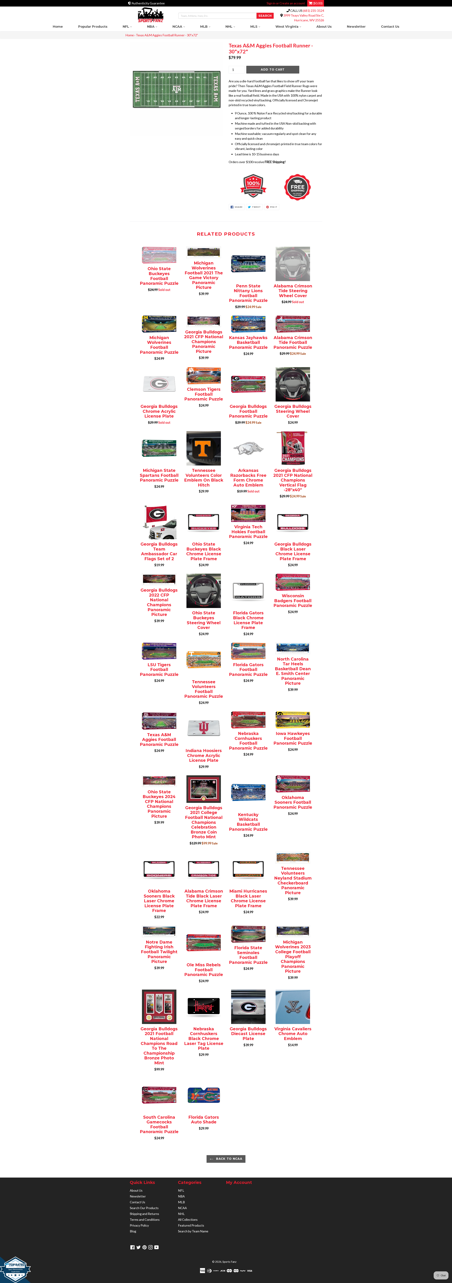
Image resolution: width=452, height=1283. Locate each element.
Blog (133, 1231)
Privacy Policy (139, 1225)
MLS (259, 27)
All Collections (188, 1219)
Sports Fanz (229, 1261)
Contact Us (390, 27)
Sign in (271, 3)
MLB (209, 27)
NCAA (182, 27)
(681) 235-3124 (313, 11)
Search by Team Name (193, 1231)
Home (58, 27)
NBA (156, 27)
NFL (131, 27)
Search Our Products (144, 1208)
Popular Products (92, 27)
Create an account (292, 3)
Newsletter (356, 27)
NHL (234, 27)
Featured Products (191, 1225)
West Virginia (292, 27)
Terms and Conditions (145, 1219)
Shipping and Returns (144, 1214)
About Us (324, 27)
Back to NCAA (228, 1158)
